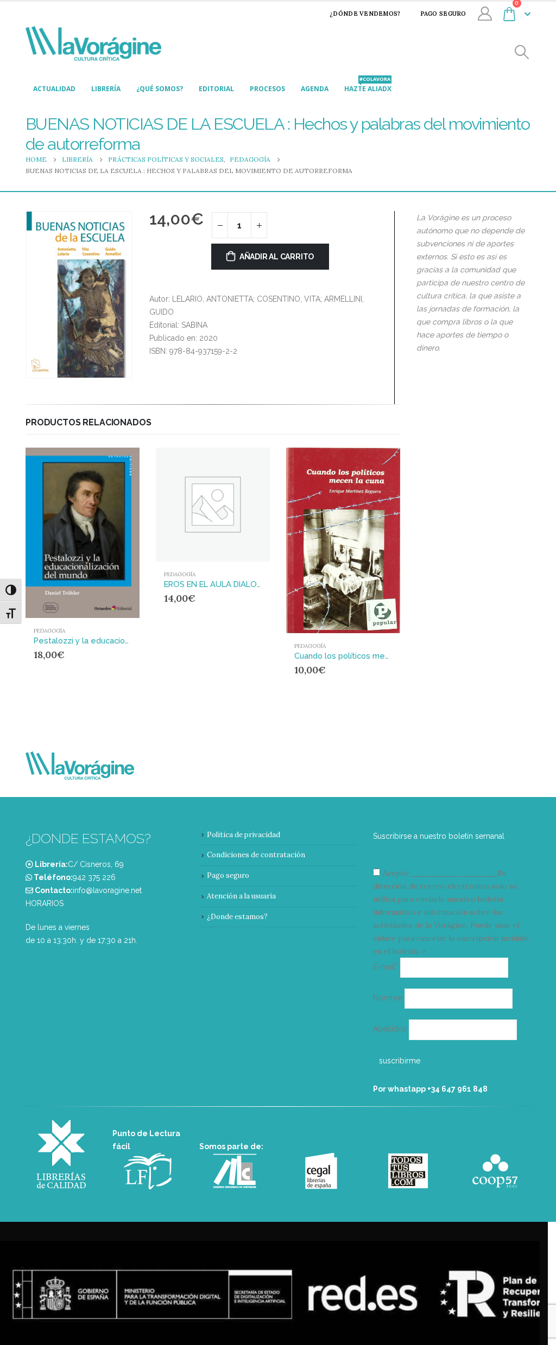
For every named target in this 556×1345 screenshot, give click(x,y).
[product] (83, 533)
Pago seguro (443, 13)
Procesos (267, 88)
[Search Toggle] (522, 52)
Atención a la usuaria (241, 896)
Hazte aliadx (367, 86)
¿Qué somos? (159, 88)
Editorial (216, 88)
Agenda (314, 88)
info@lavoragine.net (107, 890)
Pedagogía (49, 630)
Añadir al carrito (276, 256)
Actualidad (54, 88)
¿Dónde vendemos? (365, 13)
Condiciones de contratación (256, 854)
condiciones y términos (453, 873)
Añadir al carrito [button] (111, 465)
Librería (106, 88)
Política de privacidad (243, 834)
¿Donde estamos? (237, 916)
